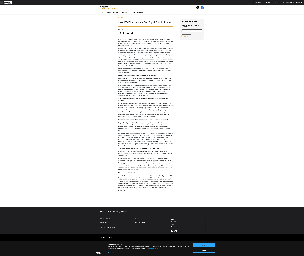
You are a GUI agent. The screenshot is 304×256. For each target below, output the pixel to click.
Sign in (172, 224)
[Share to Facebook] (120, 33)
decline (204, 250)
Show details (111, 253)
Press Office (173, 221)
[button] (132, 33)
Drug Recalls (125, 12)
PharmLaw (140, 12)
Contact (173, 226)
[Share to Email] (128, 33)
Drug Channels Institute (105, 225)
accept (204, 245)
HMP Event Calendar (140, 222)
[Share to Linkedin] (124, 33)
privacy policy (154, 248)
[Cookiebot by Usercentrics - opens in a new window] (97, 253)
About (172, 219)
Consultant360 (103, 222)
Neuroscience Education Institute (107, 227)
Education (108, 12)
